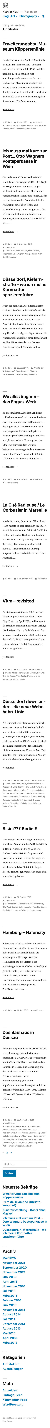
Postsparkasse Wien (33, 254)
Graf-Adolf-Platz (33, 787)
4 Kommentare (11, 483)
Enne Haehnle (19, 787)
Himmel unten (9, 793)
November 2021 (14, 1263)
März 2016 (10, 1295)
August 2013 (12, 1328)
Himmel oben (37, 790)
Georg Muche (22, 1133)
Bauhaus (6, 1129)
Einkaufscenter (25, 907)
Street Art (32, 374)
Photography (28, 16)
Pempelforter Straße (28, 797)
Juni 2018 (9, 1277)
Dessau (35, 1129)
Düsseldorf (10, 371)
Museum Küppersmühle (26, 129)
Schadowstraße (9, 800)
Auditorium (35, 1126)
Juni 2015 (9, 1305)
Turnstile (14, 803)
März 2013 (10, 1342)
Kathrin (8, 122)
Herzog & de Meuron (27, 673)
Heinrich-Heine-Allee (22, 790)
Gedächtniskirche (10, 910)
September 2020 (15, 1267)
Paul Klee (17, 1143)
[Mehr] (43, 16)
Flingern (33, 371)
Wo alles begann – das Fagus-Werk (21, 399)
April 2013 (10, 1338)
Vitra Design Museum (25, 676)
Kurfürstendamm (34, 910)
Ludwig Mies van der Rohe (26, 1136)
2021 (7, 125)
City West (7, 907)
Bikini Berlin (24, 904)
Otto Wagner (18, 254)
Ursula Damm (35, 803)
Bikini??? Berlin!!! (20, 828)
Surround (28, 800)
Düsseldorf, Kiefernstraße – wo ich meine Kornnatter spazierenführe (24, 287)
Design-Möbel (11, 673)
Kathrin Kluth (11, 11)
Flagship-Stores (39, 907)
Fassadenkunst (22, 371)
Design (15, 907)
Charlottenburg (36, 904)
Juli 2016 (9, 1291)
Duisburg (14, 125)
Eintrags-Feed (13, 1395)
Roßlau (25, 1143)
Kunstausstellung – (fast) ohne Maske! (24, 1211)
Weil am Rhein (19, 679)
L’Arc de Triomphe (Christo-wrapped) (22, 1203)
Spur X (20, 800)
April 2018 (10, 1281)
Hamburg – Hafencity (24, 932)
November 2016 (14, 1286)
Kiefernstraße (21, 374)
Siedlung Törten (36, 1143)
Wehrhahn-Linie (9, 806)
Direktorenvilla (9, 1133)
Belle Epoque (21, 251)
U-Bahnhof (23, 803)
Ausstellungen (13, 1369)
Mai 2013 (9, 1333)
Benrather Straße (19, 784)
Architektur (37, 122)
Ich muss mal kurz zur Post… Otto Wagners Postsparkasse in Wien (25, 158)
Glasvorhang (34, 1133)
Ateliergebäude (22, 1126)
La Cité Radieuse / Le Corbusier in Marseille (25, 507)
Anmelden (10, 1390)
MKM (12, 129)
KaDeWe (22, 910)
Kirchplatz (20, 793)
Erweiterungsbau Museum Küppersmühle (25, 46)
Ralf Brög (41, 797)
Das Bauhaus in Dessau (18, 1035)
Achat (7, 784)
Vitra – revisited (18, 601)
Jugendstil (7, 254)
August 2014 (12, 1314)
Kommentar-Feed (15, 1399)
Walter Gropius (9, 1146)
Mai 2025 (9, 1258)
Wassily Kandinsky (24, 1146)
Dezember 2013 (14, 1324)
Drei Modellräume (35, 784)
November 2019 (14, 1272)
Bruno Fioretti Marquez (21, 1129)
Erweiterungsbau (26, 125)
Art (13, 16)
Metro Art (14, 797)
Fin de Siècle (33, 251)
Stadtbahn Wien (9, 257)
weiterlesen (10, 109)
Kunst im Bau (31, 793)
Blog (6, 16)
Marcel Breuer (17, 1139)
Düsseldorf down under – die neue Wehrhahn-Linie (24, 706)
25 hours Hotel (11, 904)
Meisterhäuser (30, 1139)
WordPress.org (13, 1404)
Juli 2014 (9, 1319)
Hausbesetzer (9, 374)
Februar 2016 (12, 1300)
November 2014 (14, 1310)
